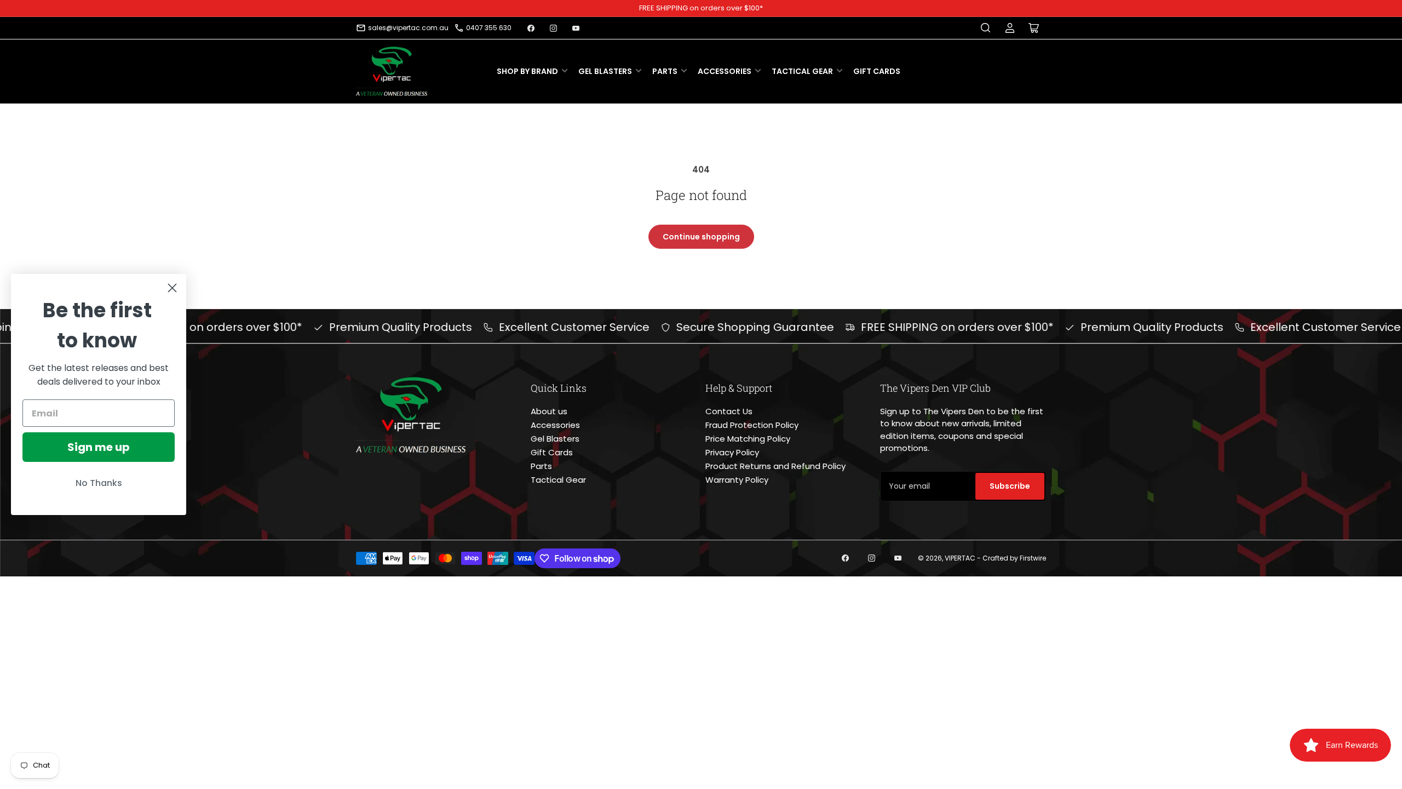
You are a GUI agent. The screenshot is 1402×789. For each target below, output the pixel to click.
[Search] (986, 28)
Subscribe (1010, 486)
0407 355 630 (489, 27)
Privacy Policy (732, 452)
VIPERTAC (960, 558)
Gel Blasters (605, 71)
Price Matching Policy (747, 438)
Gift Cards (876, 71)
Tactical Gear (802, 71)
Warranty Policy (736, 479)
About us (549, 411)
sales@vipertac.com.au (408, 27)
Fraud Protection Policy (751, 425)
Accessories (724, 71)
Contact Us (728, 411)
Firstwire (1033, 558)
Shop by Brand (527, 71)
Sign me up (98, 447)
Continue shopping (701, 236)
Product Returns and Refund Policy (775, 466)
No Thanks (99, 483)
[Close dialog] (172, 288)
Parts (664, 71)
